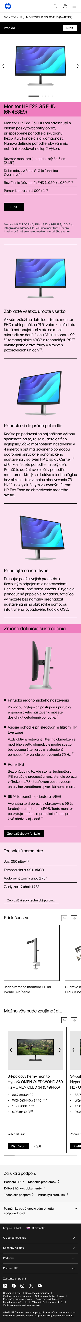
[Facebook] (14, 1286)
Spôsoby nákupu (13, 1248)
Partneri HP (10, 1268)
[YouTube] (40, 1286)
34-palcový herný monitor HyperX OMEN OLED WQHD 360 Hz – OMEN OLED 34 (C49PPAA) (35, 1082)
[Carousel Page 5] (52, 96)
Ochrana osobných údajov (49, 1296)
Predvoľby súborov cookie (17, 1299)
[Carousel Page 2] (42, 96)
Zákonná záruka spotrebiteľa (47, 1302)
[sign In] (65, 6)
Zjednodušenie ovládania (17, 1296)
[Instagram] (22, 1286)
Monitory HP (13, 17)
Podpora (8, 1258)
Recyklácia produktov (37, 1293)
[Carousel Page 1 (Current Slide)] (34, 96)
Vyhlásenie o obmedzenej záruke (21, 1305)
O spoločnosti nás (14, 1237)
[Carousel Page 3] (45, 96)
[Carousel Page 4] (49, 96)
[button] (74, 918)
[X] (31, 1286)
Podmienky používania (15, 1302)
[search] (55, 6)
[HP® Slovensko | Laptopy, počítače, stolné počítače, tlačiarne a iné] (8, 6)
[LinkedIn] (5, 1286)
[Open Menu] (74, 6)
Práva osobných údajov (49, 1299)
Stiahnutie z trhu (12, 1293)
